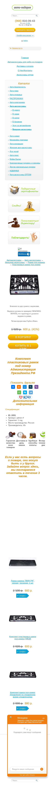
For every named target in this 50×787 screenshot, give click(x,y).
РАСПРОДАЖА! (16, 98)
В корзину (23, 336)
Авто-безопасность (18, 87)
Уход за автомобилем (21, 126)
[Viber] (36, 387)
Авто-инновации (16, 144)
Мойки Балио (15, 159)
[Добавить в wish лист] (25, 397)
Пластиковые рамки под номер (26, 264)
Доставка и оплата (25, 66)
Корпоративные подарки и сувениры (25, 163)
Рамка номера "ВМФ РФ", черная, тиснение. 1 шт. (22, 582)
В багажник (17, 122)
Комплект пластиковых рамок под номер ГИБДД (22, 637)
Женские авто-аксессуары (21, 148)
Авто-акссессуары (32, 260)
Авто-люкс (14, 155)
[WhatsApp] (19, 392)
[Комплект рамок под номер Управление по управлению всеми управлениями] (23, 675)
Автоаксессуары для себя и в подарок (25, 62)
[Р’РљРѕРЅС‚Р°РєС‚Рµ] (13, 387)
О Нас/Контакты (25, 70)
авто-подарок (25, 8)
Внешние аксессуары (15, 262)
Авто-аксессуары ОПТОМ (20, 175)
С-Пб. (28, 23)
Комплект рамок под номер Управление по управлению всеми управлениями (22, 694)
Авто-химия (14, 136)
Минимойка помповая (19, 140)
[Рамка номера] (23, 563)
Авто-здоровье (16, 95)
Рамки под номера (36, 262)
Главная (25, 58)
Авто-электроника (17, 102)
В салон (15, 118)
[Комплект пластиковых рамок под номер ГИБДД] (23, 619)
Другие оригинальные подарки (22, 167)
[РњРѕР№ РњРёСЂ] (24, 387)
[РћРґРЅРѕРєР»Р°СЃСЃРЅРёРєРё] (19, 387)
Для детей (14, 151)
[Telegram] (30, 392)
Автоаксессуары (14, 260)
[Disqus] (23, 514)
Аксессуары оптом (25, 75)
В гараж (15, 114)
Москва (22, 23)
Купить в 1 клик (23, 346)
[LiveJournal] (30, 387)
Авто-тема (14, 91)
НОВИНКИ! (14, 171)
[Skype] (25, 392)
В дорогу (16, 110)
